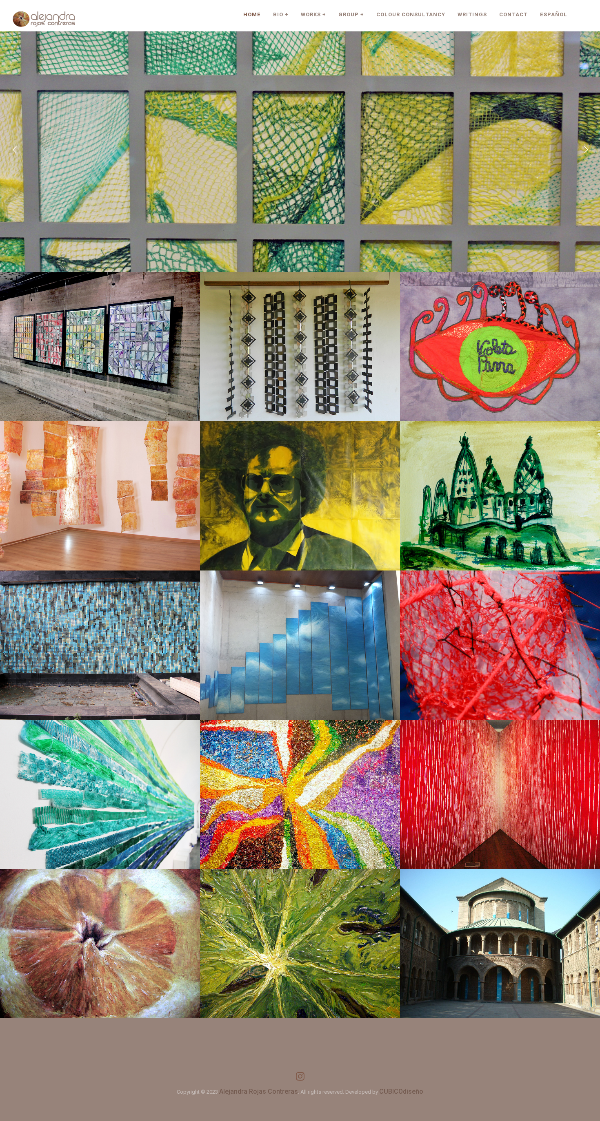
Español (553, 14)
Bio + (281, 14)
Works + (313, 14)
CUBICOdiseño (401, 1091)
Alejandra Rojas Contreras (258, 1091)
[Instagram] (300, 1079)
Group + (351, 14)
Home (252, 14)
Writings (472, 14)
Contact (513, 14)
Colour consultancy (410, 14)
